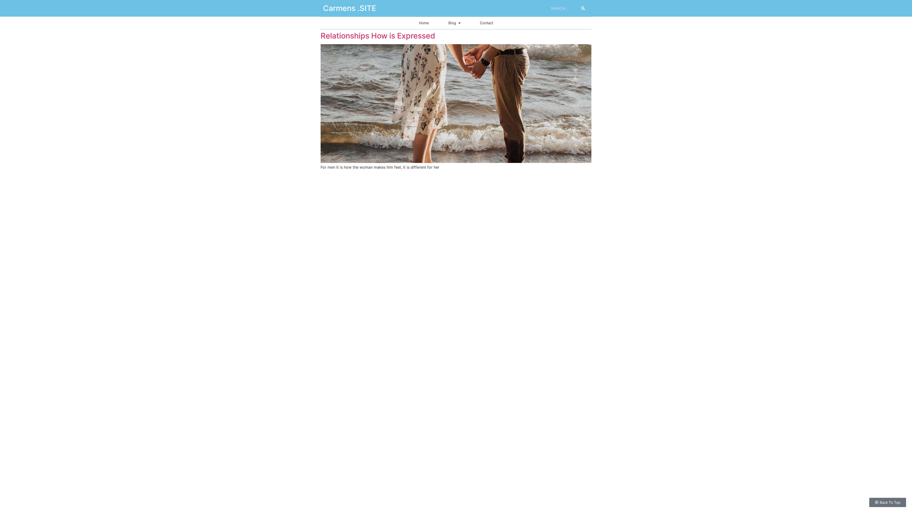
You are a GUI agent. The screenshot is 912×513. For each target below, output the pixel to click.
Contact (486, 23)
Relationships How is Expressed (378, 35)
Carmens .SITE (349, 8)
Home (424, 23)
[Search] (583, 8)
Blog (452, 23)
